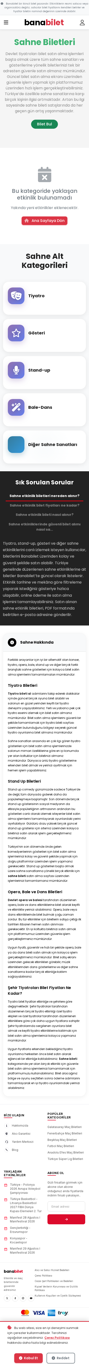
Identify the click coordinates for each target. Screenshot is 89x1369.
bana (13, 1271)
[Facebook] (15, 1298)
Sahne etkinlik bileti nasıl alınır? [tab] (45, 514)
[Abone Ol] (66, 1219)
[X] (7, 1298)
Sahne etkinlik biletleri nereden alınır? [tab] (44, 495)
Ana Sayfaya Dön (48, 220)
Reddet (63, 1358)
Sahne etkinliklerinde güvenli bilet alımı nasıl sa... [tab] (45, 527)
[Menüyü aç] (6, 22)
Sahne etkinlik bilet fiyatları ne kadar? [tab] (45, 505)
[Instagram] (23, 1298)
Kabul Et (30, 1358)
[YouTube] (31, 1298)
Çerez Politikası (57, 1337)
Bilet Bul (44, 124)
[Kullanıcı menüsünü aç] (82, 23)
